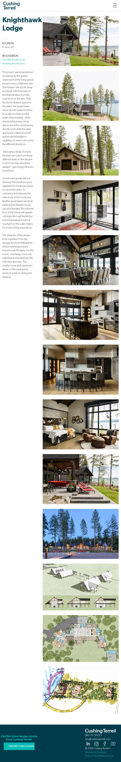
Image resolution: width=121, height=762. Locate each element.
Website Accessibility (96, 752)
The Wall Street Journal (13, 59)
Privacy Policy (92, 755)
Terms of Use (107, 755)
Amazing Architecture (13, 63)
